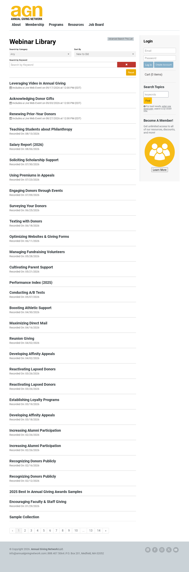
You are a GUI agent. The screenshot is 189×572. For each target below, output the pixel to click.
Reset (131, 72)
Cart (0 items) (153, 74)
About (16, 24)
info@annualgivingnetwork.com (27, 553)
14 (98, 530)
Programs (56, 24)
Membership (34, 24)
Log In (148, 64)
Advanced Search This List (121, 39)
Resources (76, 24)
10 (76, 530)
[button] (126, 64)
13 (90, 530)
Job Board (96, 24)
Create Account (164, 64)
